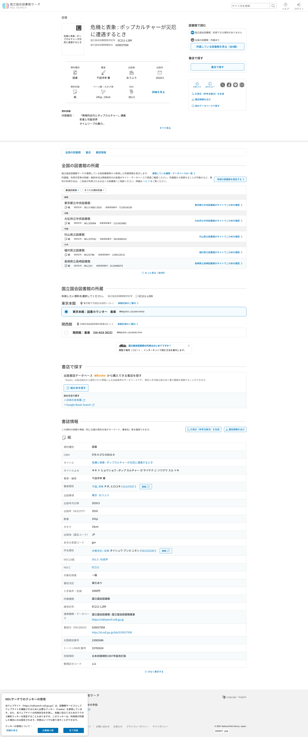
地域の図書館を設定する (229, 179)
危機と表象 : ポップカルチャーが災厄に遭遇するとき (122, 462)
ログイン (299, 8)
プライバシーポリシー (137, 726)
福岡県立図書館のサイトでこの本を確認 (219, 252)
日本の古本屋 (74, 400)
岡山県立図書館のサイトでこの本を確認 (219, 236)
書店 (88, 152)
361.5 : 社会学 (100, 559)
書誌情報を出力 (203, 99)
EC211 (95, 567)
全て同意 (73, 730)
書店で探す (217, 67)
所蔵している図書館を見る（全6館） (217, 46)
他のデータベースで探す (207, 105)
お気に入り (197, 87)
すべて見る (165, 127)
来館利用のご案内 (127, 303)
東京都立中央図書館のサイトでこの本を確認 (217, 204)
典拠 (144, 486)
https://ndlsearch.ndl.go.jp (108, 619)
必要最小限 (48, 730)
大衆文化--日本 (100, 551)
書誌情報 (101, 152)
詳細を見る (158, 92)
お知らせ (117, 726)
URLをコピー (210, 87)
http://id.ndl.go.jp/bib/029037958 (112, 632)
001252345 (147, 551)
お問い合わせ (103, 726)
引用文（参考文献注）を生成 (209, 93)
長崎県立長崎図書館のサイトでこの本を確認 (217, 263)
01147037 (128, 486)
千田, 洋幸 (97, 486)
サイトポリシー (160, 726)
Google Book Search (79, 405)
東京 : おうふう (100, 495)
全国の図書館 (73, 152)
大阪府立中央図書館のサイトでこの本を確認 (217, 220)
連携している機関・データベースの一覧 (172, 173)
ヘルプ (285, 8)
